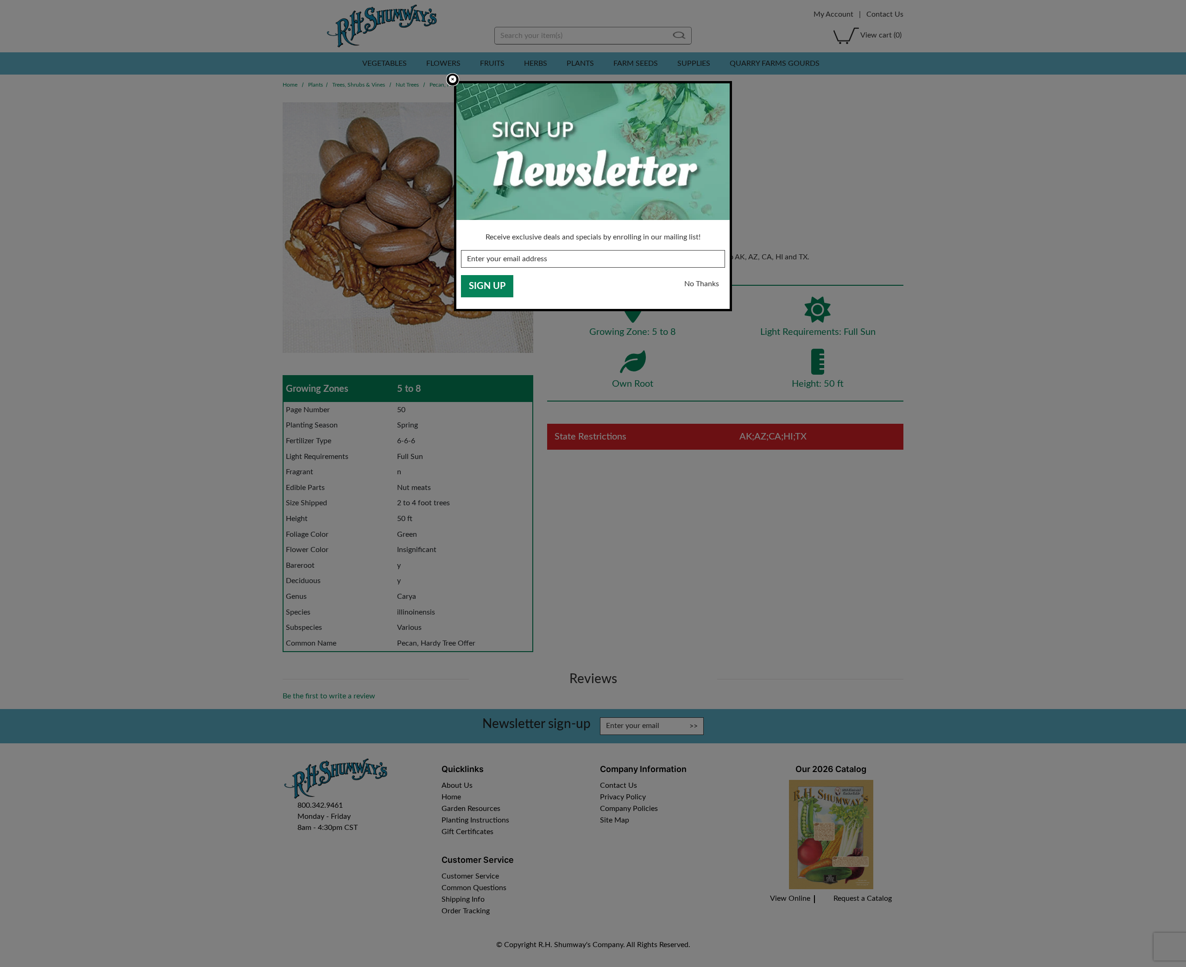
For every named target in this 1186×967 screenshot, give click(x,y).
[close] (452, 79)
